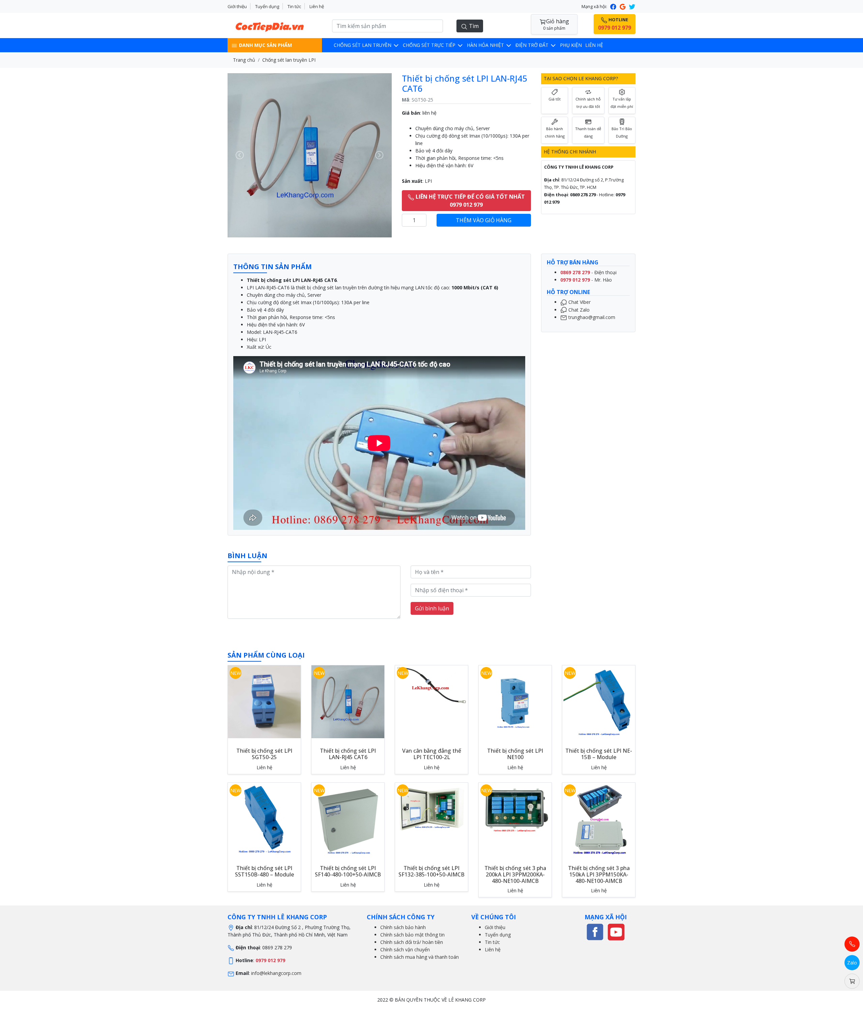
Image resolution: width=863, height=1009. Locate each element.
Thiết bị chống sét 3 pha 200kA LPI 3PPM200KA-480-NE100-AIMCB (515, 874)
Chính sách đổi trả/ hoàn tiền (411, 942)
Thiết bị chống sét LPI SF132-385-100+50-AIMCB (431, 871)
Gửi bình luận (432, 608)
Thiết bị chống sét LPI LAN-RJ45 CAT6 (348, 754)
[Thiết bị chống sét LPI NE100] (515, 701)
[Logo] (275, 25)
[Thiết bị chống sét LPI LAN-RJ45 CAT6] (347, 701)
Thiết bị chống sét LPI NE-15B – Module (598, 754)
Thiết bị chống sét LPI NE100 (515, 754)
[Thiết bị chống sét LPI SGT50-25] (264, 701)
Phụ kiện (571, 45)
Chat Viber (579, 302)
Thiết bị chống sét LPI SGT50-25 (264, 754)
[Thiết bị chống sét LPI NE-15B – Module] (598, 701)
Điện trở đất (532, 45)
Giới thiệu (237, 6)
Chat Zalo (578, 309)
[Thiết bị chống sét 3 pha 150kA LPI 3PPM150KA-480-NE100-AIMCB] (598, 818)
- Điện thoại (588, 272)
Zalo (852, 962)
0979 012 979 (270, 960)
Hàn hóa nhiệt (486, 45)
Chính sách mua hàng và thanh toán (419, 957)
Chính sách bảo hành (403, 927)
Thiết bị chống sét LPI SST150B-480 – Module (264, 871)
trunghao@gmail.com (591, 317)
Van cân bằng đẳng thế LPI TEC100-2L (431, 754)
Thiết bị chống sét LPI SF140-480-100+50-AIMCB (348, 871)
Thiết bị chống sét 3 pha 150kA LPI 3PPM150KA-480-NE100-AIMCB (599, 874)
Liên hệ (316, 6)
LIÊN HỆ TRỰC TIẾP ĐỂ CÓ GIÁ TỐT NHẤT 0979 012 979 (469, 200)
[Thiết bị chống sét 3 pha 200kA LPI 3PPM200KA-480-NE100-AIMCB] (515, 808)
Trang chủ (244, 60)
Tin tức (294, 6)
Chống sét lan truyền (363, 45)
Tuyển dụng (267, 6)
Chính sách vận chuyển (405, 949)
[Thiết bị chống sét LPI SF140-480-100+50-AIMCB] (347, 818)
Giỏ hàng (556, 24)
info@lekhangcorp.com (276, 973)
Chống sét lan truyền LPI (289, 60)
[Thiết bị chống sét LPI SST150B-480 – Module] (264, 818)
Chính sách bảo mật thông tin (412, 934)
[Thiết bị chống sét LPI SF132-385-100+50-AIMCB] (431, 808)
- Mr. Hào (586, 280)
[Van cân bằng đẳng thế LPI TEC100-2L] (431, 684)
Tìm (473, 26)
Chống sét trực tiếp (430, 45)
